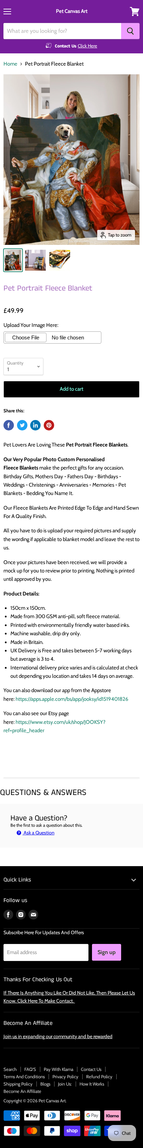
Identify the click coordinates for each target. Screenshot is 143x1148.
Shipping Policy (18, 1084)
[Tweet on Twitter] (22, 425)
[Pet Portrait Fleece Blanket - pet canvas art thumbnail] (13, 260)
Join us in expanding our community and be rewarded (57, 1036)
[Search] (130, 31)
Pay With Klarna (58, 1069)
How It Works (91, 1084)
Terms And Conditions (24, 1076)
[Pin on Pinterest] (49, 425)
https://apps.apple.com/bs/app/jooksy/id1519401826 (72, 699)
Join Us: (65, 1084)
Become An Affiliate (22, 1091)
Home (10, 64)
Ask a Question (38, 833)
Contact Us (91, 1069)
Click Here (87, 45)
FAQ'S (30, 1069)
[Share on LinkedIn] (35, 425)
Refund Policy (99, 1076)
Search (10, 1069)
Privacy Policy (65, 1076)
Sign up (107, 952)
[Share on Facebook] (8, 425)
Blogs (45, 1084)
